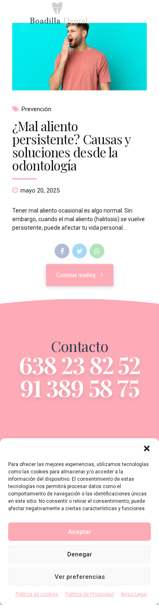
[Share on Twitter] (79, 251)
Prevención (36, 109)
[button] (147, 448)
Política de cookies (36, 594)
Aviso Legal (134, 594)
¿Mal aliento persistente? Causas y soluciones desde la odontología (71, 145)
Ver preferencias (80, 576)
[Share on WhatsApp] (97, 251)
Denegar (79, 554)
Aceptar (79, 532)
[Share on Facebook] (62, 251)
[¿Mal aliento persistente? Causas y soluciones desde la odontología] (79, 56)
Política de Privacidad (89, 594)
